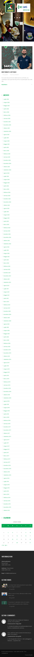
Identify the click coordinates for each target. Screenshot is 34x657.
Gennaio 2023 (7, 231)
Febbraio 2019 (7, 382)
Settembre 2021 (7, 282)
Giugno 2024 (6, 179)
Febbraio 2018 (7, 420)
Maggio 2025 (6, 144)
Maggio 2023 (6, 218)
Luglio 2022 (6, 250)
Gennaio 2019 (7, 385)
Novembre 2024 (7, 163)
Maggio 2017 (6, 449)
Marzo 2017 (6, 455)
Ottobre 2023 (7, 205)
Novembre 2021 (7, 276)
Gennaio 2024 (7, 195)
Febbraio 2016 (7, 497)
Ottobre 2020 (7, 317)
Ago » (6, 545)
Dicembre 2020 (7, 311)
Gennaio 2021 (7, 308)
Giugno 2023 (6, 215)
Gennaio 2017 (7, 462)
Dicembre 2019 (7, 349)
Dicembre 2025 (7, 121)
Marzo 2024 (6, 189)
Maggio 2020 (6, 333)
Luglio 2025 (6, 137)
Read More (4, 84)
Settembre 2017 (7, 436)
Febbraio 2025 (7, 153)
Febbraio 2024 (7, 192)
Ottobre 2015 (7, 510)
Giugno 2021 (6, 292)
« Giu (3, 545)
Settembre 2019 (7, 359)
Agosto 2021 (6, 285)
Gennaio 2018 (7, 423)
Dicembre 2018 (7, 388)
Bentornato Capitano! (9, 72)
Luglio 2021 (6, 288)
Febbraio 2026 (7, 115)
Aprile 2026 (6, 109)
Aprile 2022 (6, 259)
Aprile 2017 (6, 452)
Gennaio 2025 (7, 157)
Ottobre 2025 (7, 128)
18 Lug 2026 (11, 597)
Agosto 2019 (6, 362)
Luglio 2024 (6, 176)
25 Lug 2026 (11, 589)
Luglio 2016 (6, 481)
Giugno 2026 (6, 102)
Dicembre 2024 (7, 160)
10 (30, 532)
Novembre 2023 (7, 202)
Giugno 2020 (6, 330)
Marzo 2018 (6, 417)
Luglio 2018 (6, 404)
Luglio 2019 (6, 365)
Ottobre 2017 (7, 433)
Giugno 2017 (6, 446)
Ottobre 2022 (7, 240)
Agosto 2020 (6, 324)
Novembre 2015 (7, 507)
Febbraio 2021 (7, 304)
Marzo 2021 (6, 301)
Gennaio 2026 (7, 118)
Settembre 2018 (7, 398)
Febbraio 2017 (7, 459)
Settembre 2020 (7, 321)
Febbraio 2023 (7, 227)
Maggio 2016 (6, 488)
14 (17, 536)
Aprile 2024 (6, 186)
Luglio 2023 (6, 211)
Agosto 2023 (6, 208)
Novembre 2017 (7, 430)
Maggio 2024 (6, 182)
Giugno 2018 (6, 407)
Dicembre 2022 (7, 234)
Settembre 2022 (7, 243)
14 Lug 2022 (5, 74)
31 (30, 542)
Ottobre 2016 (7, 471)
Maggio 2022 (6, 256)
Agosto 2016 (6, 478)
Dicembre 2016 (7, 465)
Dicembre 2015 (7, 504)
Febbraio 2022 (7, 266)
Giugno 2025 (6, 141)
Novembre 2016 (7, 468)
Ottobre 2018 (7, 394)
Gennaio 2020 (7, 346)
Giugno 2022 (6, 253)
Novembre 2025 (7, 125)
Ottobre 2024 (7, 166)
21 (17, 539)
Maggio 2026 (6, 105)
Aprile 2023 (6, 221)
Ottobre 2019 (7, 356)
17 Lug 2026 (11, 606)
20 (12, 539)
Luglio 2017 (6, 443)
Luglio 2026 (6, 99)
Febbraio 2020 (7, 343)
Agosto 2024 (6, 173)
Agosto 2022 (6, 247)
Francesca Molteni (14, 74)
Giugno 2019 (6, 369)
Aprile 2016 (6, 491)
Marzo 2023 (6, 224)
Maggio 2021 (6, 295)
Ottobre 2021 (7, 279)
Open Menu (21, 23)
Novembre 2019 (7, 353)
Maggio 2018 (6, 410)
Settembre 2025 (7, 131)
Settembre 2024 (7, 170)
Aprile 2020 (6, 337)
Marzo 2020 (6, 340)
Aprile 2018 (6, 414)
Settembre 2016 (7, 475)
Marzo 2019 (6, 378)
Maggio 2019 (6, 372)
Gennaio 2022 (7, 269)
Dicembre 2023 (7, 198)
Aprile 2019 (6, 375)
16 (25, 536)
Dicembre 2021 (7, 272)
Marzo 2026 (6, 112)
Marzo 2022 (6, 263)
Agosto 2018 (6, 401)
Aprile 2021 (6, 298)
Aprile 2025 (6, 147)
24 (30, 539)
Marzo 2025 (6, 150)
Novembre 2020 (7, 314)
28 (17, 542)
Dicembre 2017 (7, 427)
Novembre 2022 (7, 237)
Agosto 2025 (6, 134)
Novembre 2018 (7, 391)
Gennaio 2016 (7, 500)
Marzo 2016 (6, 494)
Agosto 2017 (6, 439)
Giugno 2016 (6, 484)
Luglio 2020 (6, 327)
